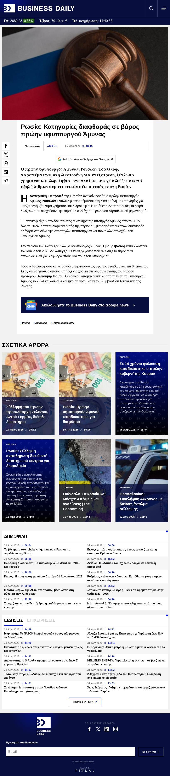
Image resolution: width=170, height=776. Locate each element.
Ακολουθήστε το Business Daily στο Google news (85, 305)
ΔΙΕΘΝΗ (52, 146)
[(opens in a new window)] (6, 146)
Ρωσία (26, 323)
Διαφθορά (41, 323)
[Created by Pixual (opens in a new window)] (85, 769)
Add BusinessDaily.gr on (86, 159)
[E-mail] (6, 180)
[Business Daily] (39, 8)
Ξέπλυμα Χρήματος (63, 323)
